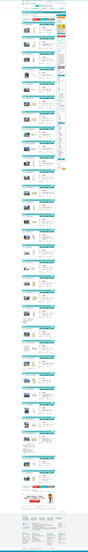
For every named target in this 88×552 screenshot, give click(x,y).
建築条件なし (60, 151)
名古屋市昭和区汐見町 (29, 472)
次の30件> (53, 16)
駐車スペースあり (61, 147)
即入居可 (60, 138)
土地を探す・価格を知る (26, 539)
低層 (61, 133)
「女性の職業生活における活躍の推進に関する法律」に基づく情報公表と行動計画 (44, 527)
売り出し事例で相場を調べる (36, 540)
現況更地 (60, 153)
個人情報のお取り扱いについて (39, 548)
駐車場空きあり (61, 139)
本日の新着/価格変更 (61, 105)
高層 (61, 132)
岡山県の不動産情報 (50, 517)
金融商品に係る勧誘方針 (35, 523)
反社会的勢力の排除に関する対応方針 (37, 526)
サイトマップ (40, 549)
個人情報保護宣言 (31, 548)
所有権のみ (60, 141)
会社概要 (65, 3)
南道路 (61, 145)
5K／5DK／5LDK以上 (61, 97)
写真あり (60, 118)
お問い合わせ (57, 3)
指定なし (60, 104)
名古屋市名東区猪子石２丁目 (30, 38)
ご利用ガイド (52, 3)
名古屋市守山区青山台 (29, 328)
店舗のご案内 (61, 524)
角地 (59, 144)
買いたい (36, 10)
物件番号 (59, 167)
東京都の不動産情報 (25, 517)
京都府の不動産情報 (42, 517)
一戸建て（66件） (61, 72)
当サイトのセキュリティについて (27, 549)
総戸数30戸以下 (61, 134)
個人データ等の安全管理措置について (51, 548)
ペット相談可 (60, 137)
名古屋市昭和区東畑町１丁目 (30, 187)
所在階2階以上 (61, 128)
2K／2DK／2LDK (61, 94)
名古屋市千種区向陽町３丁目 (30, 358)
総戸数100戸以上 (61, 135)
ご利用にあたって (25, 548)
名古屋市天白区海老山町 (29, 389)
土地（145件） (61, 73)
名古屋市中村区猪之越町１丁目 (30, 143)
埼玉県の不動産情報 (34, 517)
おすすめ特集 (24, 543)
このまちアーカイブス (50, 542)
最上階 (60, 129)
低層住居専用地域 (61, 152)
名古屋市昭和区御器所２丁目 (30, 419)
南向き (61, 126)
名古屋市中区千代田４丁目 (30, 69)
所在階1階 (60, 127)
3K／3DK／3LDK (61, 95)
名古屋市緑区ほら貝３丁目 (30, 98)
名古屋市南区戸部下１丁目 (30, 458)
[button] (26, 524)
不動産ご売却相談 (34, 537)
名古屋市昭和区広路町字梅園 (30, 342)
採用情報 (61, 3)
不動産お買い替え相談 (26, 542)
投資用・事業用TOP (50, 534)
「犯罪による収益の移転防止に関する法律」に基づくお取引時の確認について (43, 525)
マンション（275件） (61, 71)
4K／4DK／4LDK (61, 96)
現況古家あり (60, 154)
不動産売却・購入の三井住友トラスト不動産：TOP (28, 10)
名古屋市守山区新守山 (29, 24)
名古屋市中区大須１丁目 (29, 262)
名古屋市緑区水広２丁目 (29, 231)
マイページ (48, 3)
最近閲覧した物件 (60, 22)
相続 (59, 541)
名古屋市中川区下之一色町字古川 (31, 375)
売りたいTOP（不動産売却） (36, 534)
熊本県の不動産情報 (58, 517)
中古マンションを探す (26, 536)
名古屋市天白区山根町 (29, 216)
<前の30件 (46, 16)
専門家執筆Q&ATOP (62, 534)
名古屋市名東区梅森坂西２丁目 (30, 129)
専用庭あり (60, 140)
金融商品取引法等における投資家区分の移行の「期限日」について (42, 524)
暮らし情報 (48, 541)
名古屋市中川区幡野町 (29, 404)
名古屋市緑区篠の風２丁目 (30, 292)
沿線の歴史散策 (49, 543)
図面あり (60, 119)
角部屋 (60, 130)
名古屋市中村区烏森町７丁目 (30, 157)
